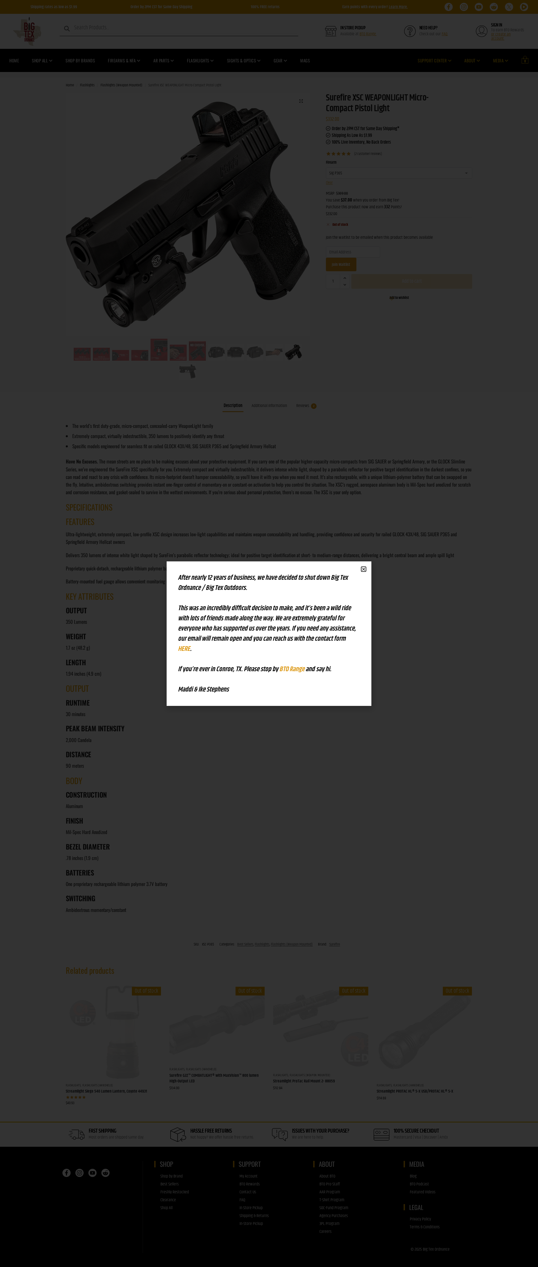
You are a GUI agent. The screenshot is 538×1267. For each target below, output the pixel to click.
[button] (363, 569)
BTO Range (292, 669)
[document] (269, 633)
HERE (184, 649)
